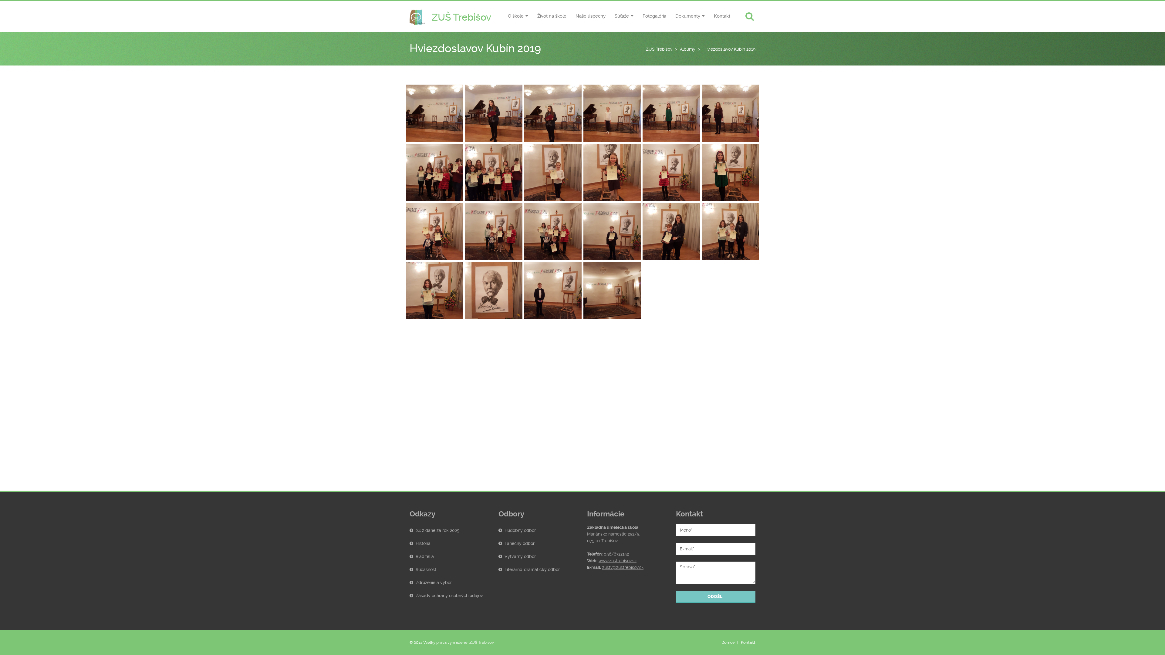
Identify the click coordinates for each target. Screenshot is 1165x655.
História (423, 543)
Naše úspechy (591, 16)
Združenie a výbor (434, 582)
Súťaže (622, 16)
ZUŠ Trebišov (659, 49)
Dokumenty (687, 16)
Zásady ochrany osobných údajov (449, 595)
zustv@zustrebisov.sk (622, 567)
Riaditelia (425, 556)
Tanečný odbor (520, 543)
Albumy (687, 49)
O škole (516, 16)
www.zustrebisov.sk (618, 560)
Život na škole (551, 16)
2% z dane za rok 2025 (437, 530)
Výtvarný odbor (520, 556)
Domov (728, 642)
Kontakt (722, 16)
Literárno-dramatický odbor (532, 569)
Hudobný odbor (520, 530)
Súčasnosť (426, 569)
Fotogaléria (654, 16)
